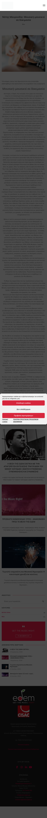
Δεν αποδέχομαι (23, 409)
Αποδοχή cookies (23, 403)
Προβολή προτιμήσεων (23, 415)
